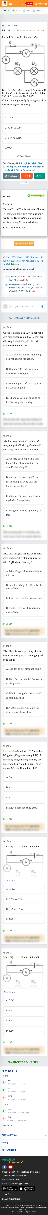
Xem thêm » (9, 881)
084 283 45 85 (14, 1179)
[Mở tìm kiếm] (21, 3)
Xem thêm (7, 1125)
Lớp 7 (9, 26)
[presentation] (14, 227)
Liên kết (6, 1194)
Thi (28, 176)
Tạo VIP (29, 4)
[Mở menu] (10, 3)
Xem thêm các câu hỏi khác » (24, 1062)
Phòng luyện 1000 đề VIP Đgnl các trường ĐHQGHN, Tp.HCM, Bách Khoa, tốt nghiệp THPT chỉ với (25, 287)
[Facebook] (4, 1167)
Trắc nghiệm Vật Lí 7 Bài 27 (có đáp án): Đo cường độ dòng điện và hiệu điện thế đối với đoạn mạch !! (23, 166)
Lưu (42, 30)
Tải (40, 176)
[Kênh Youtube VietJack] (10, 1167)
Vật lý (16, 26)
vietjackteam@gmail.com (18, 1184)
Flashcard (12, 176)
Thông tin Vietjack (11, 1199)
